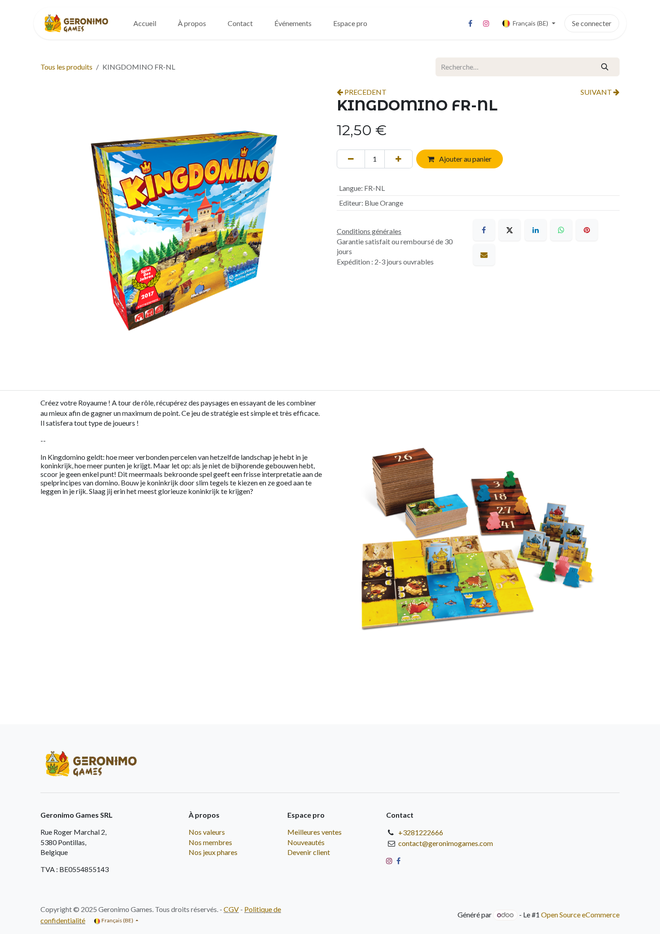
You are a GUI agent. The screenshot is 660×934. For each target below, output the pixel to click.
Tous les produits (66, 66)
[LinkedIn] (535, 230)
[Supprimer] (351, 159)
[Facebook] (470, 23)
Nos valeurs (207, 832)
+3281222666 (420, 832)
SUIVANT (597, 92)
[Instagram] (486, 23)
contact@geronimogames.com (445, 843)
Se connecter (592, 23)
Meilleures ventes (314, 832)
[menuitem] (145, 23)
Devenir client (308, 852)
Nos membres (210, 842)
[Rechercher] (605, 66)
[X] (509, 230)
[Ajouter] (398, 159)
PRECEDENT (365, 92)
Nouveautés (306, 842)
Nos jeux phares (213, 852)
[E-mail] (484, 254)
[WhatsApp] (561, 230)
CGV (231, 909)
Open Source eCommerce (580, 914)
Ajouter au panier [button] (465, 158)
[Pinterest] (587, 230)
